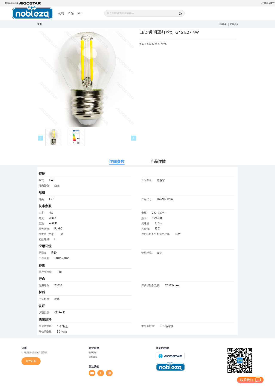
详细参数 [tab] (117, 161)
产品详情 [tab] (158, 161)
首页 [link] (39, 24)
